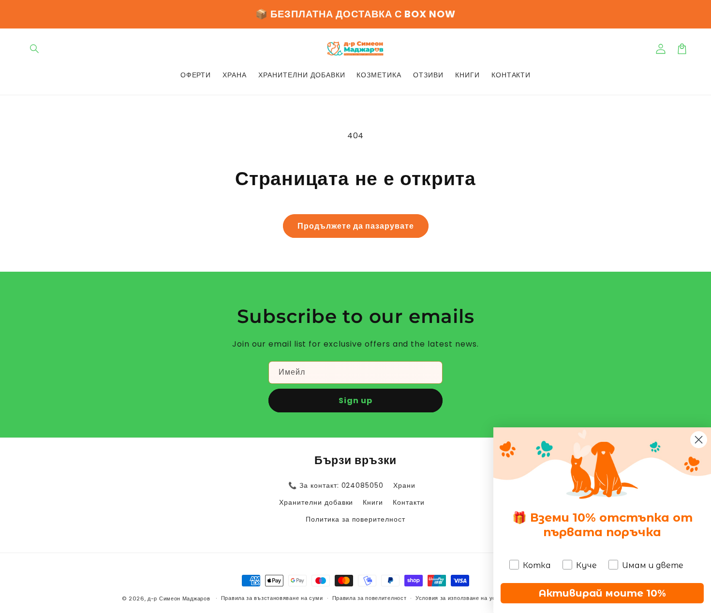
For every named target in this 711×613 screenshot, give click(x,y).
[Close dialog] (698, 439)
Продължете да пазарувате (355, 226)
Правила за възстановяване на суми (272, 598)
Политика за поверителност (355, 519)
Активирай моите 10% (602, 593)
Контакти (409, 502)
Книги (373, 502)
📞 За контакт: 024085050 (336, 485)
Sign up (355, 400)
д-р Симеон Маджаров (180, 598)
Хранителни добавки (316, 502)
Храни (404, 485)
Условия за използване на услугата (464, 598)
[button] (34, 48)
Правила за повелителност (369, 598)
